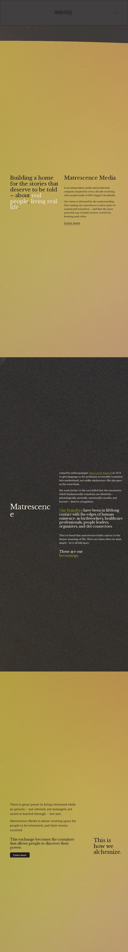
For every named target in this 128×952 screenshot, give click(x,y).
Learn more (19, 855)
